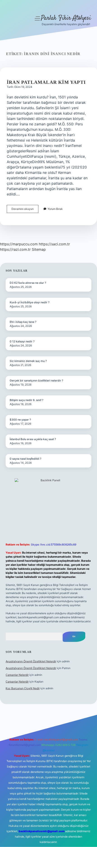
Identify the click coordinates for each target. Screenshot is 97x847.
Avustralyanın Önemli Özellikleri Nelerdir (31, 661)
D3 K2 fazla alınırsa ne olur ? (28, 282)
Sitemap (39, 249)
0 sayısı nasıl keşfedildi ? (25, 458)
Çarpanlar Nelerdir (17, 674)
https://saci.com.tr (54, 244)
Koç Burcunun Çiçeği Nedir (23, 688)
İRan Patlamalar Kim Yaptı (46, 82)
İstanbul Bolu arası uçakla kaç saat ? (33, 439)
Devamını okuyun (25, 210)
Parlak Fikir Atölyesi (66, 18)
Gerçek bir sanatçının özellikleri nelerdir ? (36, 380)
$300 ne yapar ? (20, 419)
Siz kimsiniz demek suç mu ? (28, 361)
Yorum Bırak (55, 209)
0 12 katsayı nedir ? (22, 341)
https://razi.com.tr (15, 249)
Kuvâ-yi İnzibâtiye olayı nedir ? (29, 302)
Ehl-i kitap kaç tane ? (23, 322)
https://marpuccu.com (19, 244)
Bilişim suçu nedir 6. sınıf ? (26, 400)
